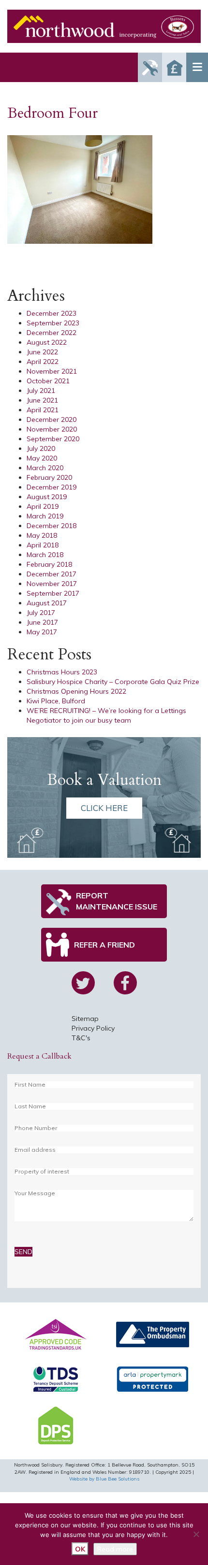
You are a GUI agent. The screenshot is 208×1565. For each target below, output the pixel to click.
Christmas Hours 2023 (62, 672)
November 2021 (52, 371)
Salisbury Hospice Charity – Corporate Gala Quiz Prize (113, 681)
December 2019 (51, 487)
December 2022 (51, 332)
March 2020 (45, 467)
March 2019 (45, 516)
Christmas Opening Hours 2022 (76, 691)
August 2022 (47, 342)
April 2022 (43, 361)
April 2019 (43, 506)
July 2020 (41, 448)
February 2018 (49, 564)
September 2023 (53, 323)
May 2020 (42, 458)
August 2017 (47, 603)
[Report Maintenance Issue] (150, 67)
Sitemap (85, 1018)
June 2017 (42, 622)
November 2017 (52, 583)
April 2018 (43, 545)
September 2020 (53, 438)
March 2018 (45, 554)
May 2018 (42, 535)
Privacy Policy (93, 1028)
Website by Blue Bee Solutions (104, 1479)
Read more (115, 1549)
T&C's (81, 1038)
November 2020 (52, 429)
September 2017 (53, 593)
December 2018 (51, 525)
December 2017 (51, 574)
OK (80, 1549)
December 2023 (51, 313)
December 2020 (51, 419)
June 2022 (42, 352)
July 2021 (41, 390)
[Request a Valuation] (174, 67)
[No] (196, 1534)
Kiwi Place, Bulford (56, 701)
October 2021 (48, 381)
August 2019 (47, 496)
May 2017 (42, 632)
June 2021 (42, 400)
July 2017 (41, 612)
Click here (104, 808)
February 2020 (49, 477)
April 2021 (43, 409)
